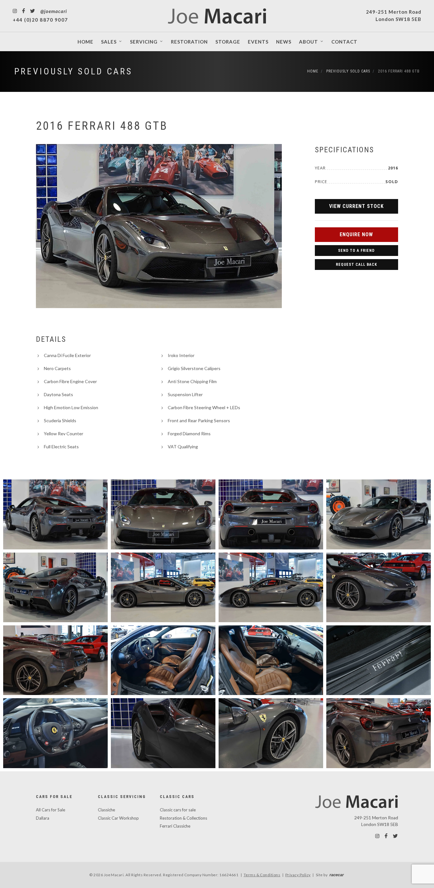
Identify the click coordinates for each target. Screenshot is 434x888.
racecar (336, 874)
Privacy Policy (298, 874)
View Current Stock (356, 206)
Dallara (42, 818)
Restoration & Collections (183, 818)
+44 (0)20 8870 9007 (40, 20)
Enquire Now (356, 234)
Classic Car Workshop (118, 818)
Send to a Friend (356, 250)
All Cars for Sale (50, 809)
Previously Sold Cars (73, 71)
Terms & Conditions (262, 874)
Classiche (106, 809)
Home (312, 71)
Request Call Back (356, 264)
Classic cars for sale (178, 809)
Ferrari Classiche (175, 826)
